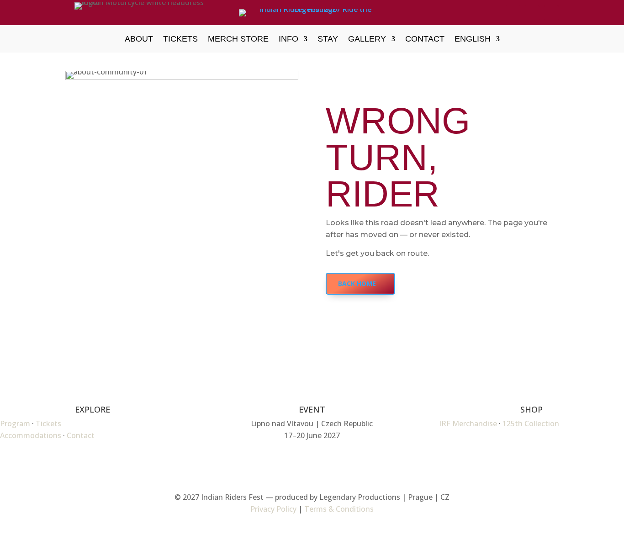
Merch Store (238, 39)
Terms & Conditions (339, 509)
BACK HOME (357, 283)
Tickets (180, 39)
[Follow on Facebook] (513, 12)
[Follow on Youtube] (551, 12)
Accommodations (30, 435)
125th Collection (530, 423)
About (139, 39)
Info (288, 39)
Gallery (367, 39)
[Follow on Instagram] (532, 12)
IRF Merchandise (468, 423)
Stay (327, 39)
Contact (424, 39)
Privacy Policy (273, 509)
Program (15, 423)
